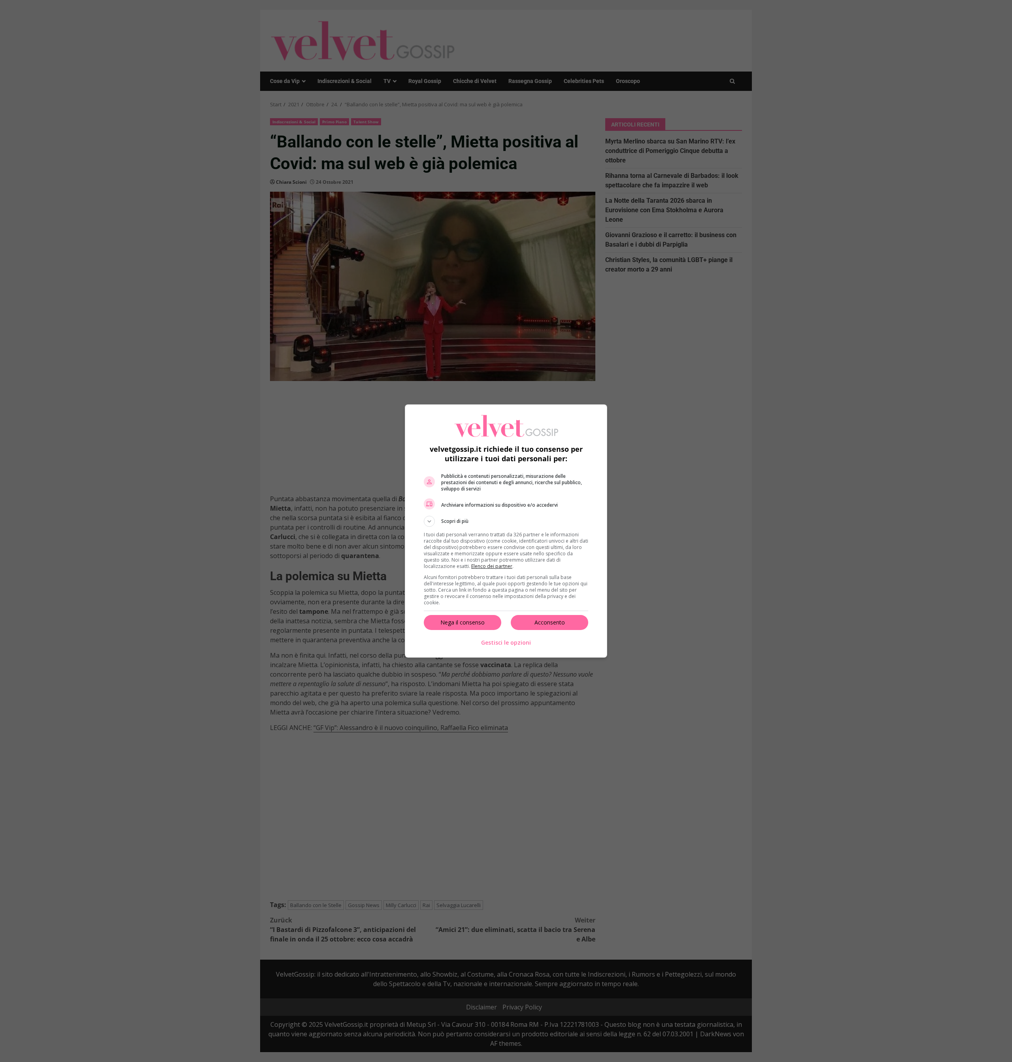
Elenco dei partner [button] (491, 566)
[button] (506, 521)
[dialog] (506, 531)
